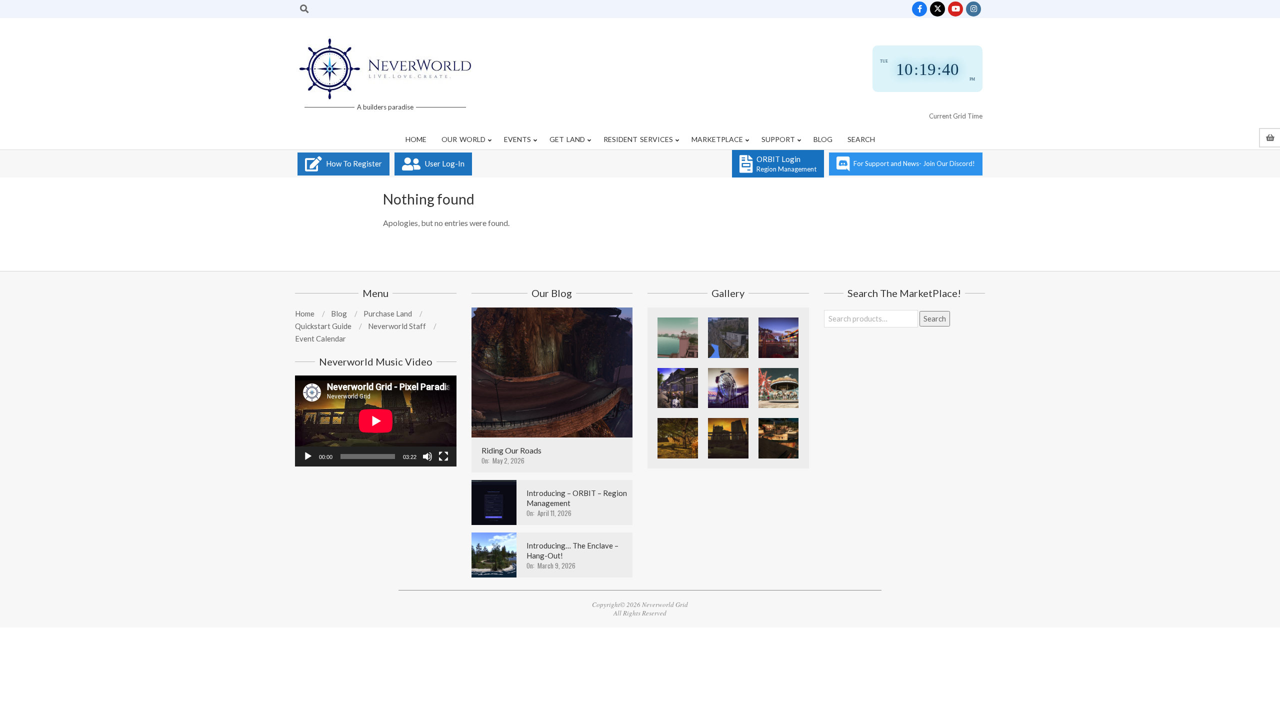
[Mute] (427, 457)
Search (935, 318)
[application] (375, 421)
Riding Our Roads (512, 450)
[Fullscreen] (443, 457)
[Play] (308, 457)
